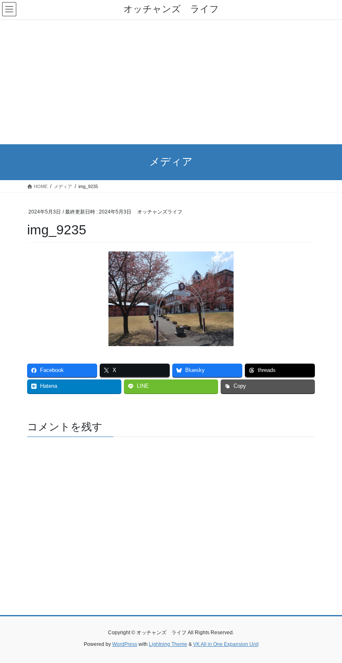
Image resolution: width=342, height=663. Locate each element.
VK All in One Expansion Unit (226, 644)
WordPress (124, 644)
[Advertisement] (171, 81)
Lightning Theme (168, 644)
